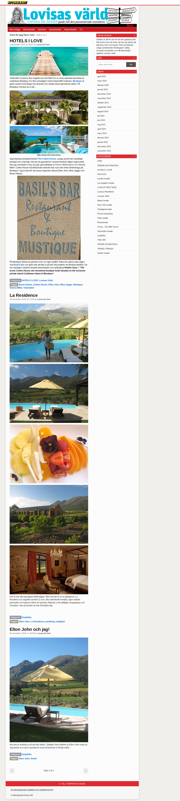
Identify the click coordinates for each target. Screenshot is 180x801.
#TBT (99, 161)
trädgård (60, 621)
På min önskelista (105, 214)
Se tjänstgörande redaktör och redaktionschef (32, 790)
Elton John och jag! (29, 629)
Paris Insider (102, 218)
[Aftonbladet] (17, 2)
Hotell (34, 758)
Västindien (28, 288)
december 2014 (104, 94)
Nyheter (42, 29)
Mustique (77, 81)
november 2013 (104, 151)
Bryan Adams (25, 284)
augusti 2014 (102, 111)
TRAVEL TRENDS (105, 249)
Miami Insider (103, 200)
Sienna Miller (16, 288)
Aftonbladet (29, 29)
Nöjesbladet (70, 29)
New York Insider (104, 205)
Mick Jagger (66, 284)
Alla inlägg (14, 29)
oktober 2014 (103, 102)
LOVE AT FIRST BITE (106, 187)
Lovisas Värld (46, 280)
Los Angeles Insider (105, 183)
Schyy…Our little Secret (107, 227)
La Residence (24, 295)
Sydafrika (26, 617)
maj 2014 (101, 124)
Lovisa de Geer (43, 45)
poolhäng (50, 621)
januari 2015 (102, 89)
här (37, 744)
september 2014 (104, 107)
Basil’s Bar (19, 265)
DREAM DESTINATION (107, 165)
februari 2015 (103, 85)
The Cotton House (47, 159)
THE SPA (101, 240)
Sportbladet (55, 29)
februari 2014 (103, 137)
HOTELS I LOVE (26, 40)
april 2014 (101, 129)
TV (80, 29)
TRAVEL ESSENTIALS (107, 244)
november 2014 (104, 98)
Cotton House (40, 284)
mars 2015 (102, 81)
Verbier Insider (103, 253)
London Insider (103, 178)
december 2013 (104, 146)
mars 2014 (102, 133)
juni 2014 (101, 120)
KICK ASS (101, 174)
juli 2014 (100, 116)
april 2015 (101, 76)
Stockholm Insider (105, 231)
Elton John (53, 284)
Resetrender (102, 222)
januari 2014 (102, 142)
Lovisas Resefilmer (105, 192)
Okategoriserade (104, 209)
